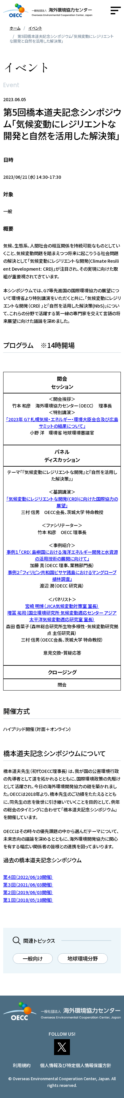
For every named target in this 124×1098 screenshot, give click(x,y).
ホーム (15, 28)
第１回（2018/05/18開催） (28, 900)
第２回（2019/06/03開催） (28, 892)
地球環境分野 (82, 958)
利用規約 (22, 1065)
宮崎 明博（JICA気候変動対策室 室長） (62, 606)
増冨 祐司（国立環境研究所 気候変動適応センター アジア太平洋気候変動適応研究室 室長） (62, 615)
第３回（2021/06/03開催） (28, 884)
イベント (35, 28)
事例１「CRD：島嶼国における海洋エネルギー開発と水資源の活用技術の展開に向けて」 (62, 555)
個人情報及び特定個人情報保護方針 (75, 1065)
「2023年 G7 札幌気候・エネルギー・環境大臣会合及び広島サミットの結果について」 (62, 422)
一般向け (33, 958)
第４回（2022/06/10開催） (28, 877)
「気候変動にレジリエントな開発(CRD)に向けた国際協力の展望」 (62, 502)
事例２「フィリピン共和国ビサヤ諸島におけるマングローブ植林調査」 (62, 575)
